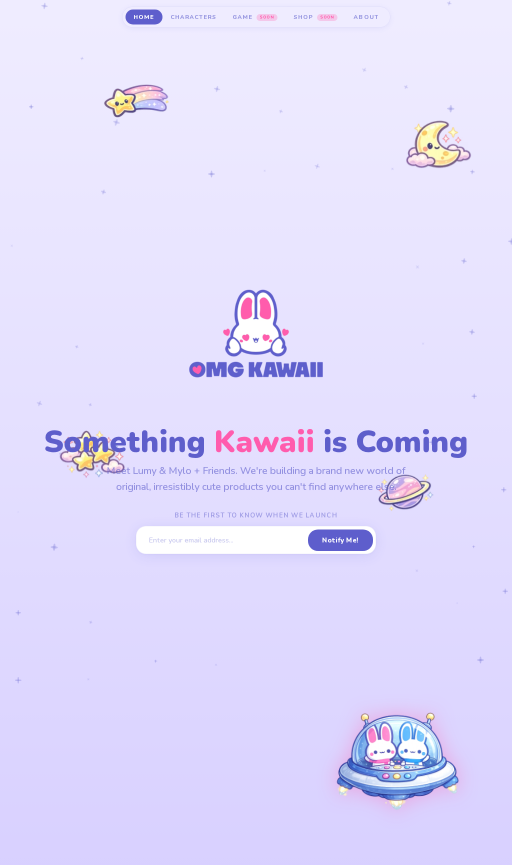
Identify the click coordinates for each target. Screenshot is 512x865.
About (366, 17)
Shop (314, 17)
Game (253, 17)
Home (144, 17)
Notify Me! (340, 540)
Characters (193, 17)
